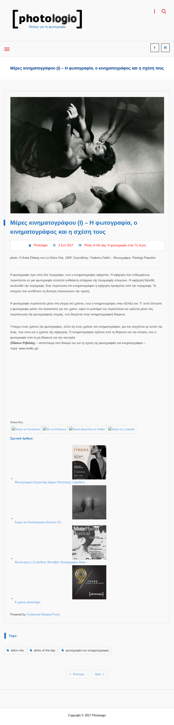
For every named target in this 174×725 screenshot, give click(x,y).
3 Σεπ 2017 (65, 245)
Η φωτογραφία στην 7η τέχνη (127, 245)
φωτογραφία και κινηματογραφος (87, 650)
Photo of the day (95, 245)
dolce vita (17, 650)
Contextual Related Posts (43, 614)
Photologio (41, 245)
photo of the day (44, 650)
